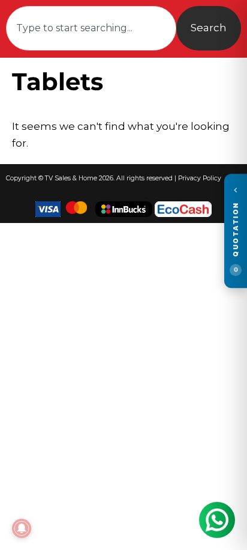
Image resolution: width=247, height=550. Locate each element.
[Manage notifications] (21, 528)
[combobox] (91, 28)
